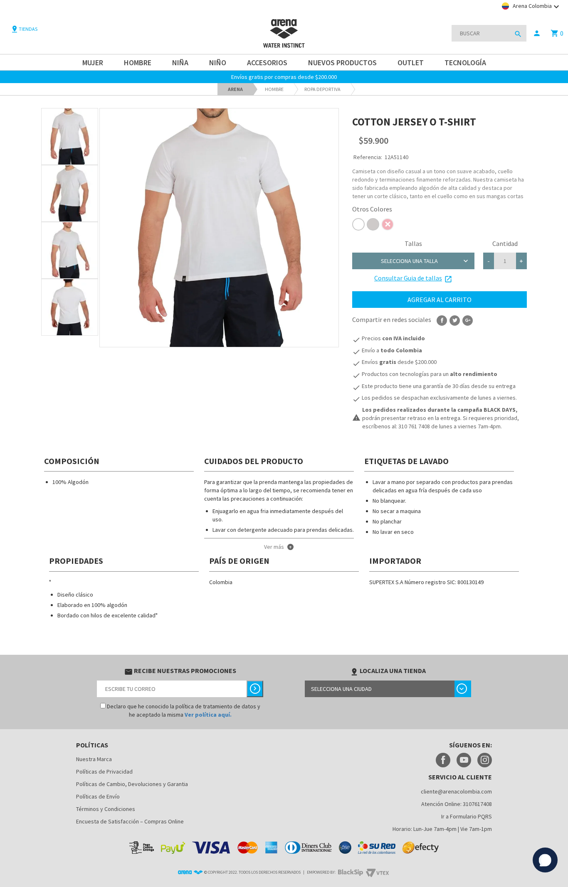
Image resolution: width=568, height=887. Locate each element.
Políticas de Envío (98, 796)
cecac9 (373, 224)
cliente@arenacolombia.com (456, 791)
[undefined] (219, 227)
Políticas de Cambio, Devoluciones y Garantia (132, 784)
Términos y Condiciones (105, 809)
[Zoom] (70, 136)
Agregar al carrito (439, 299)
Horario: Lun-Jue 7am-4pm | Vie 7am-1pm (442, 829)
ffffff (358, 224)
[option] (69, 136)
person (537, 33)
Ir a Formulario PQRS (466, 816)
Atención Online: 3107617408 (456, 804)
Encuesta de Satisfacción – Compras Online (130, 821)
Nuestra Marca (94, 759)
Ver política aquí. (208, 714)
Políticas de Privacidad (104, 771)
